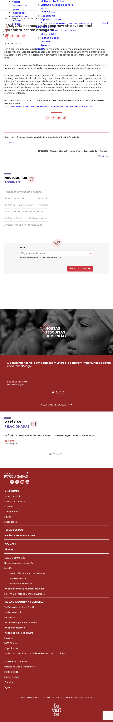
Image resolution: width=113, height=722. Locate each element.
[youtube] (7, 35)
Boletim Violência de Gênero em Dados (24, 593)
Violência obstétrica (14, 627)
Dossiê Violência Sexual (20, 583)
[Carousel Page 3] (60, 392)
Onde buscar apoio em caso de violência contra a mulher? (74, 23)
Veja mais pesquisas (54, 404)
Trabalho (46, 41)
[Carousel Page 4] (64, 392)
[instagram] (7, 27)
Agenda (45, 45)
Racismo (45, 8)
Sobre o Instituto (12, 496)
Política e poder (50, 38)
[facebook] (6, 31)
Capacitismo (48, 16)
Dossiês (8, 568)
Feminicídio (26, 205)
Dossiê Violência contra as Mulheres (26, 573)
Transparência (11, 511)
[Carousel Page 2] (57, 392)
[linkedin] (7, 38)
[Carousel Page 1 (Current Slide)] (53, 392)
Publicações (19, 13)
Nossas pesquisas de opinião (19, 5)
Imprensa (9, 506)
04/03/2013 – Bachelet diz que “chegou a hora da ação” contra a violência (49, 435)
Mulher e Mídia (49, 34)
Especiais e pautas (51, 19)
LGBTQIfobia (48, 12)
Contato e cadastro (14, 501)
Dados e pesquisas (17, 382)
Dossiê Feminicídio (17, 578)
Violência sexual (14, 198)
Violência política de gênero (57, 5)
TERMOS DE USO (13, 530)
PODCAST (10, 543)
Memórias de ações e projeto (19, 20)
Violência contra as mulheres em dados (24, 588)
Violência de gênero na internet (24, 211)
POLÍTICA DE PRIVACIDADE (19, 535)
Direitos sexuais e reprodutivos (58, 30)
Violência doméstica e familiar (23, 192)
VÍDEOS (8, 549)
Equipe (7, 516)
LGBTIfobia (42, 198)
